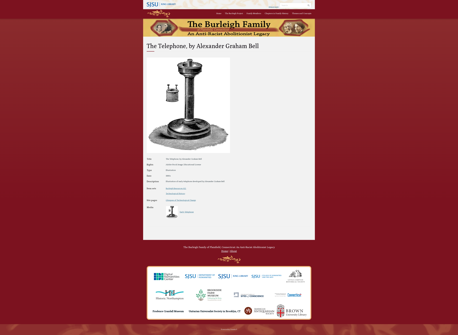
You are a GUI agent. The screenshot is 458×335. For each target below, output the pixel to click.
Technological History (175, 194)
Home (218, 13)
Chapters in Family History (276, 13)
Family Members (254, 13)
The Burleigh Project (234, 13)
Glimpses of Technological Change (181, 200)
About (233, 250)
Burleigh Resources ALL (176, 188)
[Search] (308, 5)
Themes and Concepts (301, 13)
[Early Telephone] (188, 152)
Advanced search (273, 7)
